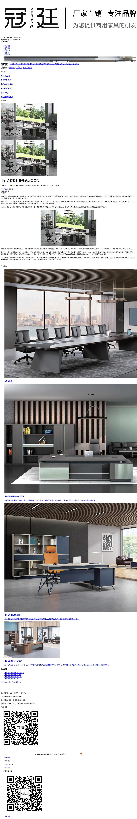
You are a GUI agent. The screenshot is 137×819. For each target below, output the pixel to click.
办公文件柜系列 (7, 97)
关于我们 (4, 682)
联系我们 (17, 682)
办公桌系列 (5, 76)
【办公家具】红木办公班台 (55, 64)
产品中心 (19, 68)
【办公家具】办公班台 (71, 64)
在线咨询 (4, 189)
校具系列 (4, 93)
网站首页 (12, 68)
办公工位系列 (27, 68)
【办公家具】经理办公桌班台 (19, 64)
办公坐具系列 (6, 88)
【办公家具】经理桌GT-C (37, 64)
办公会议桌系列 (7, 84)
